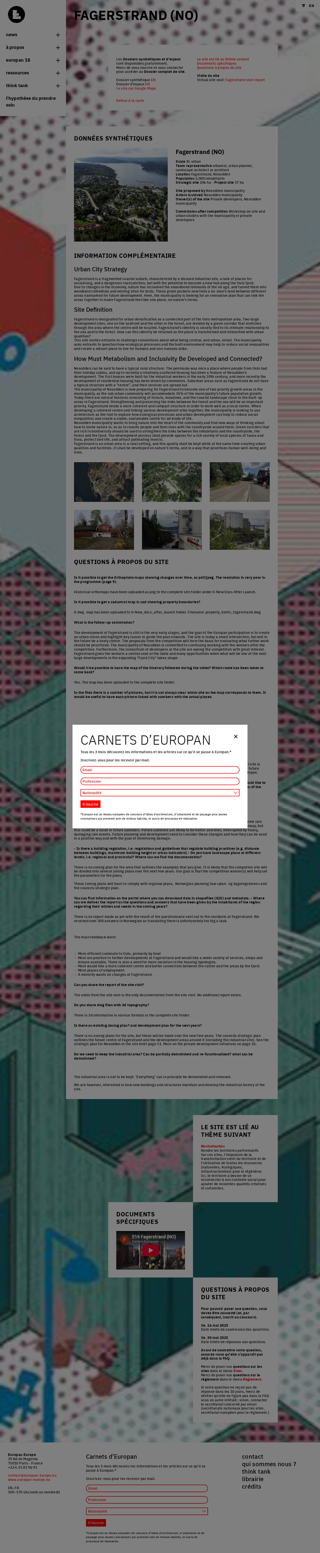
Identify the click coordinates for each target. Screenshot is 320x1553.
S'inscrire (90, 804)
